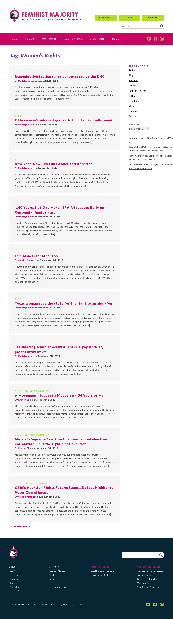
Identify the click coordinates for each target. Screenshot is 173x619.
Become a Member (57, 570)
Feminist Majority (36, 391)
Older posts (22, 526)
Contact (51, 579)
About (30, 38)
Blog (116, 38)
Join (129, 18)
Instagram (162, 38)
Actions (133, 70)
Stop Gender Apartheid (148, 587)
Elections (97, 38)
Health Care (135, 101)
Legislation (73, 38)
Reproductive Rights (100, 574)
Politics (132, 116)
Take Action (106, 18)
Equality (133, 85)
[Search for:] (143, 555)
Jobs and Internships (57, 587)
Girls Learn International (148, 579)
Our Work (49, 38)
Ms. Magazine (143, 583)
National (133, 111)
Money (132, 106)
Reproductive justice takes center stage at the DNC (60, 77)
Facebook (155, 38)
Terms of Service (17, 591)
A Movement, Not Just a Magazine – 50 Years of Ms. (60, 395)
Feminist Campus (145, 574)
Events (51, 583)
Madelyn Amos (26, 80)
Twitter (149, 38)
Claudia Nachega (27, 496)
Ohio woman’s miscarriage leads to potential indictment (64, 120)
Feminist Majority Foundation (150, 570)
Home (13, 38)
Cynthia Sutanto (27, 260)
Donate (152, 18)
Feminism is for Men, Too (36, 256)
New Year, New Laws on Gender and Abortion (54, 164)
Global (132, 95)
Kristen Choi (25, 399)
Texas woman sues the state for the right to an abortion (63, 303)
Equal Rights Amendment (102, 570)
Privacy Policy (15, 587)
